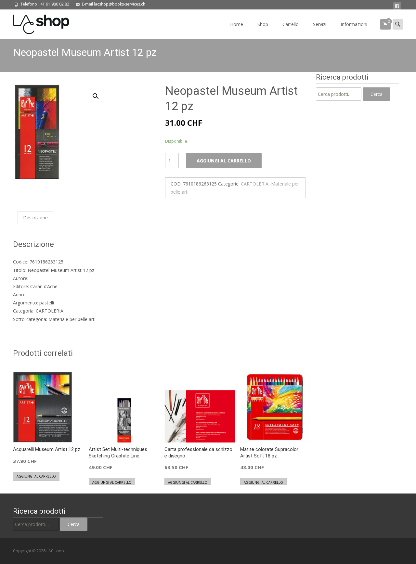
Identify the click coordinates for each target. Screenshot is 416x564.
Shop (262, 24)
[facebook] (397, 6)
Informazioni (354, 24)
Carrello (290, 24)
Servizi (319, 24)
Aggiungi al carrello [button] (36, 476)
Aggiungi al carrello (224, 161)
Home (236, 24)
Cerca (376, 94)
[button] (99, 93)
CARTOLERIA (254, 184)
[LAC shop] (36, 23)
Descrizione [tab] (35, 217)
